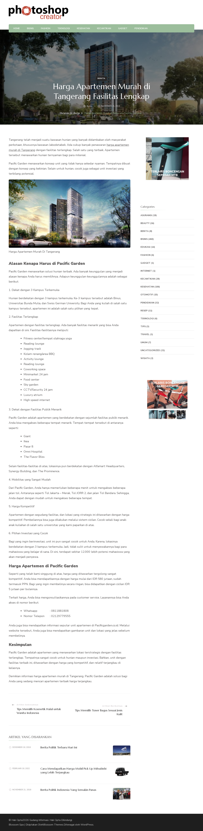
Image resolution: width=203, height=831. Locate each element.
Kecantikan (104, 28)
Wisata (145, 358)
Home (16, 28)
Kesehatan (83, 28)
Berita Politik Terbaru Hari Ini (58, 747)
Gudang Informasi (39, 820)
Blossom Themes (53, 824)
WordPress (87, 824)
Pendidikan (140, 28)
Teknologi (63, 28)
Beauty (145, 223)
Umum (144, 342)
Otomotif (147, 294)
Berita (101, 78)
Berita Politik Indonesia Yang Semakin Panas (68, 790)
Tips (143, 326)
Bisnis (30, 28)
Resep (144, 310)
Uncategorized (150, 350)
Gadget (122, 28)
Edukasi (145, 247)
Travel (145, 334)
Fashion (45, 28)
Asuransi (146, 215)
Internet (146, 270)
